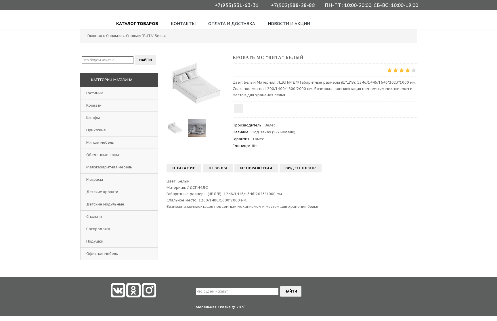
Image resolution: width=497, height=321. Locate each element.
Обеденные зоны (102, 154)
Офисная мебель (102, 253)
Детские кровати (102, 191)
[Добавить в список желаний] (238, 108)
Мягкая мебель (100, 142)
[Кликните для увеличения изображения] (197, 85)
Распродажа (98, 228)
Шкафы (93, 117)
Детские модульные (105, 204)
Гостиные (95, 93)
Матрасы (94, 179)
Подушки (94, 241)
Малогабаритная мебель (109, 167)
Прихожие (96, 130)
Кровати (94, 105)
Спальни (94, 216)
